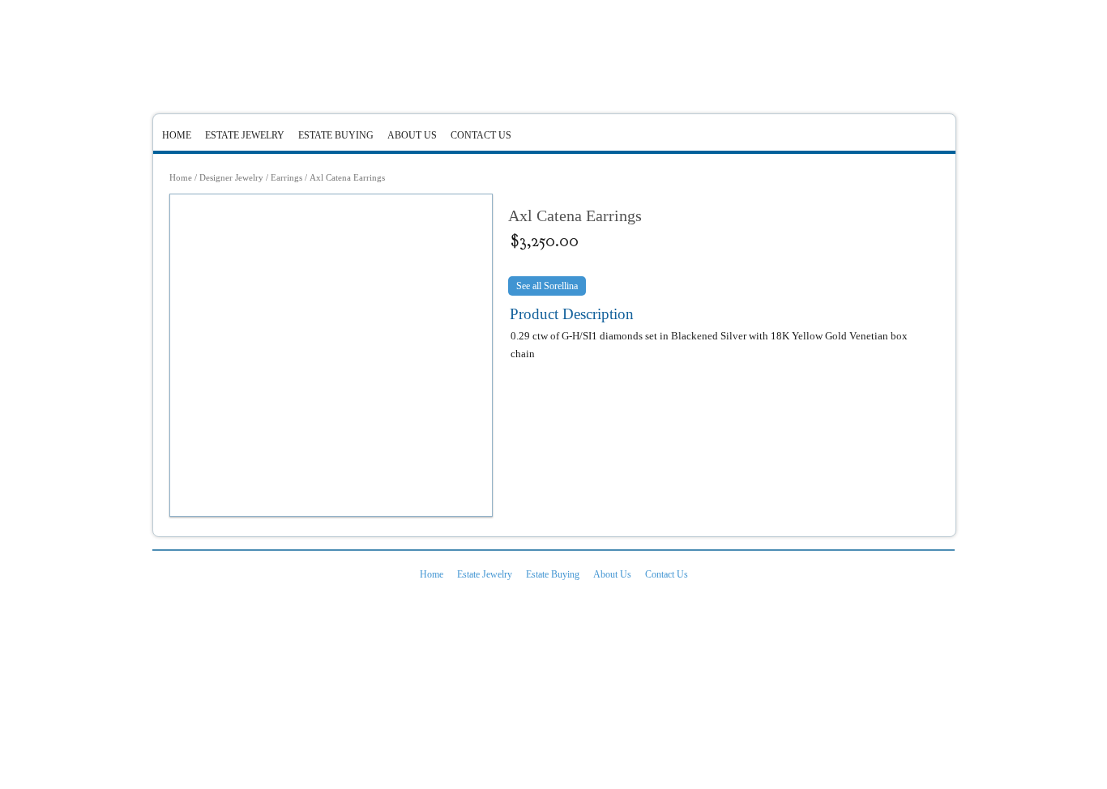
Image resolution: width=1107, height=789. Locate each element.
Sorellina (561, 286)
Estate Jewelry (244, 135)
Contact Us (481, 135)
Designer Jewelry (231, 177)
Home (176, 135)
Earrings (286, 177)
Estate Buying (336, 135)
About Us (412, 135)
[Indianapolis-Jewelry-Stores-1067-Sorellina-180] (331, 355)
